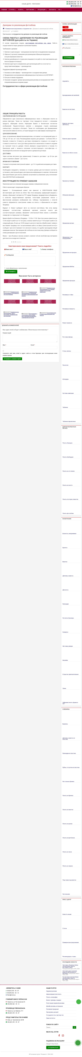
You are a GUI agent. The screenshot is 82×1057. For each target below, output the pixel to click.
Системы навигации (68, 393)
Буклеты (65, 547)
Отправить (11, 271)
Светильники (66, 894)
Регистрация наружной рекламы (55, 1003)
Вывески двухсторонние (69, 138)
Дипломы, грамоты (68, 576)
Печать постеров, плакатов (70, 499)
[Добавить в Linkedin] (51, 242)
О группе (12, 9)
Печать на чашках (68, 866)
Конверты (65, 632)
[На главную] (3, 28)
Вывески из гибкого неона (70, 152)
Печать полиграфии (51, 997)
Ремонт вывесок (67, 323)
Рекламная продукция (52, 1009)
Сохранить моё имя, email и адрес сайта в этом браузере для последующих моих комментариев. (30, 354)
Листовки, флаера (68, 646)
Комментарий (7, 333)
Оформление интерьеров (69, 252)
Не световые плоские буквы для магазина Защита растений (70, 978)
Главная (4, 9)
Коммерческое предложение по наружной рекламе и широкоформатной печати (30, 294)
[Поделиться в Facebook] (48, 242)
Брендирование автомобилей (71, 95)
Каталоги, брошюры (68, 618)
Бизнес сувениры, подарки (53, 1000)
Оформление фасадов (69, 280)
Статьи (65, 928)
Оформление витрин (68, 223)
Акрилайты (66, 81)
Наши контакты (50, 1018)
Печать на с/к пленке (69, 471)
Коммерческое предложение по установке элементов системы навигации (47, 290)
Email (33, 345)
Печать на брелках (68, 795)
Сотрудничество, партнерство (55, 1015)
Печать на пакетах (68, 809)
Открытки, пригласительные (70, 674)
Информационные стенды (70, 167)
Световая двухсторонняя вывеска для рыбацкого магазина (70, 972)
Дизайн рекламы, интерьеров (54, 1006)
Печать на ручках (67, 823)
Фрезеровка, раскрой (52, 1012)
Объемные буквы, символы (70, 209)
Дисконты (65, 590)
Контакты (52, 9)
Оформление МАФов (68, 266)
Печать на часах (67, 852)
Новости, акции (67, 914)
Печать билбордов (68, 457)
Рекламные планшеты (69, 309)
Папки (64, 688)
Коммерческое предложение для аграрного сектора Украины (11, 293)
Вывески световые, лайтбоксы (68, 124)
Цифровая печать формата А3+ (70, 703)
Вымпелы (65, 724)
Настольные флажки (68, 781)
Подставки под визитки (69, 880)
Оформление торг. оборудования (68, 237)
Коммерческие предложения (71, 942)
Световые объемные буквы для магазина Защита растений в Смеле (70, 966)
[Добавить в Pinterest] (53, 242)
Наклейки (65, 660)
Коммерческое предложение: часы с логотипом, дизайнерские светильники (11, 314)
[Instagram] (63, 1035)
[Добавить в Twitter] (56, 242)
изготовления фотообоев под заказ (38, 43)
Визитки (65, 561)
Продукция (41, 9)
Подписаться (53, 1047)
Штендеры (66, 379)
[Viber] (77, 14)
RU (59, 9)
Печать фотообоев (68, 513)
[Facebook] (59, 1035)
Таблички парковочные (69, 421)
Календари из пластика (69, 753)
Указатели (65, 365)
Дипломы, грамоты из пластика (69, 738)
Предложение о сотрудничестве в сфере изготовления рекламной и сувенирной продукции (29, 315)
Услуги (20, 9)
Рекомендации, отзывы (69, 956)
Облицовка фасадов (68, 195)
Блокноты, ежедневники (69, 533)
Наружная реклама (51, 991)
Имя (4, 345)
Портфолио (30, 9)
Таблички (65, 407)
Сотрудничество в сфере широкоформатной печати (48, 314)
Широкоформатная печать (53, 994)
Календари (66, 604)
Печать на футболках (69, 838)
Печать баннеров (67, 443)
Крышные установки (68, 181)
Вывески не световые (69, 109)
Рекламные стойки (68, 294)
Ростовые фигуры (68, 337)
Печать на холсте (67, 485)
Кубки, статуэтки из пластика (71, 767)
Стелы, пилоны (67, 351)
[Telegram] (80, 14)
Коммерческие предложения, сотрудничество (19, 28)
